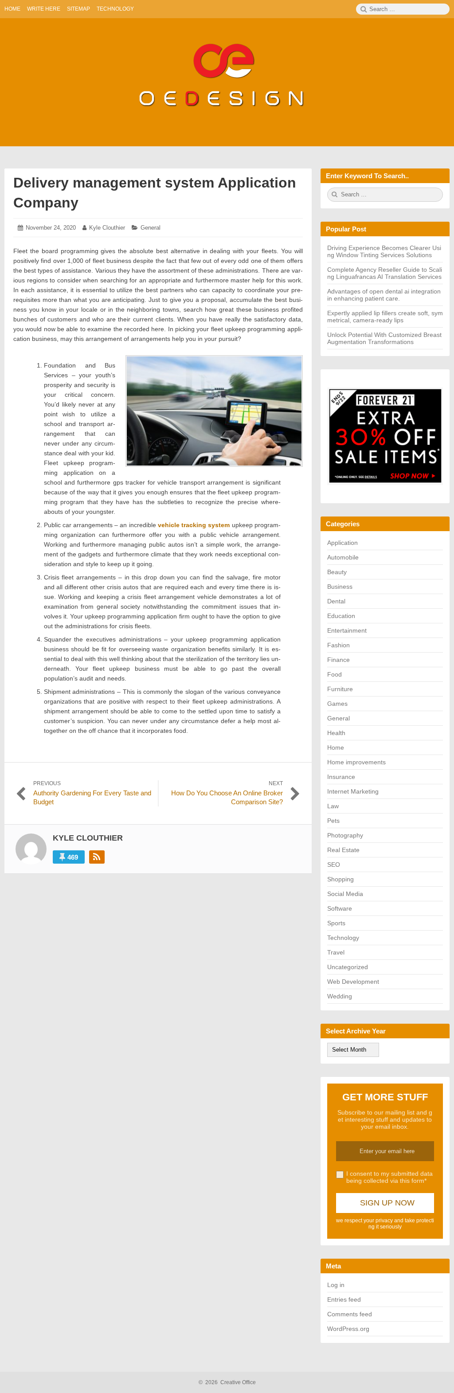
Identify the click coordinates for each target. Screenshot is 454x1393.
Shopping (340, 879)
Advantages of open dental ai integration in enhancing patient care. (384, 295)
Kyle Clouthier (107, 227)
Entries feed (344, 1299)
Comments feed (349, 1314)
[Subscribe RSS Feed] (97, 857)
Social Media (345, 893)
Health (336, 732)
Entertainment (347, 630)
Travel (335, 952)
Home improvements (356, 762)
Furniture (340, 689)
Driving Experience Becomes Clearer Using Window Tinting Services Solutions (384, 251)
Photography (345, 835)
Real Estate (343, 849)
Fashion (338, 645)
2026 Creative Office (227, 1382)
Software (339, 908)
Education (341, 615)
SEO (333, 864)
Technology (343, 937)
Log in (335, 1284)
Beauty (337, 571)
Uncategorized (347, 966)
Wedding (339, 996)
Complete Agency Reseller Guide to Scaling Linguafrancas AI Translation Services (384, 273)
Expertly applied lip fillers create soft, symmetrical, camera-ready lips (385, 316)
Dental (336, 601)
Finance (338, 659)
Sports (336, 923)
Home (335, 747)
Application (342, 542)
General (150, 227)
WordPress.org (348, 1328)
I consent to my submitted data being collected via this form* (389, 1177)
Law (333, 806)
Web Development (353, 981)
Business (339, 586)
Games (337, 703)
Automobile (343, 557)
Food (334, 674)
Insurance (341, 776)
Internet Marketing (353, 791)
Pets (333, 820)
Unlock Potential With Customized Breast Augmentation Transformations (384, 338)
